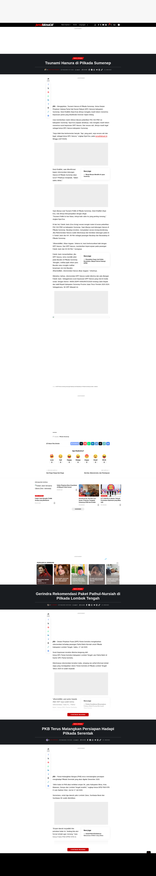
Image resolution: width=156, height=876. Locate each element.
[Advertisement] (78, 11)
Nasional (82, 495)
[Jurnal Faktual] (44, 25)
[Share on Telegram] (97, 69)
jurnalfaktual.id (101, 136)
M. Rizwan (54, 604)
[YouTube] (103, 24)
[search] (111, 25)
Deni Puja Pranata (54, 69)
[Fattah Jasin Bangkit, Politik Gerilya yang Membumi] (45, 490)
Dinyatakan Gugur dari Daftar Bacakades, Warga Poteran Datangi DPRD (94, 261)
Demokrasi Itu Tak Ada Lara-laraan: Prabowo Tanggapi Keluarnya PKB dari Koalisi (87, 500)
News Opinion (78, 58)
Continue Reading (78, 714)
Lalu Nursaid (54, 740)
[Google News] (106, 24)
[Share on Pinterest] (92, 69)
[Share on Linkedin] (48, 100)
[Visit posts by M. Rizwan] (48, 605)
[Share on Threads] (99, 69)
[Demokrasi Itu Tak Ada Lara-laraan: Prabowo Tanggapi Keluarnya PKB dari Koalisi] (89, 490)
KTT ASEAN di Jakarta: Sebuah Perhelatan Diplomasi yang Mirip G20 (111, 500)
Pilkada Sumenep (64, 436)
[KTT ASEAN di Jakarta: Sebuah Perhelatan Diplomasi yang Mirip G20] (111, 490)
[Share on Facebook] (89, 69)
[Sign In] (95, 25)
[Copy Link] (102, 69)
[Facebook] (98, 24)
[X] (100, 24)
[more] (87, 25)
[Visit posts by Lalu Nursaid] (47, 740)
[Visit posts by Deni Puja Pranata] (45, 70)
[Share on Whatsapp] (94, 69)
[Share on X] (48, 88)
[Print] (48, 116)
